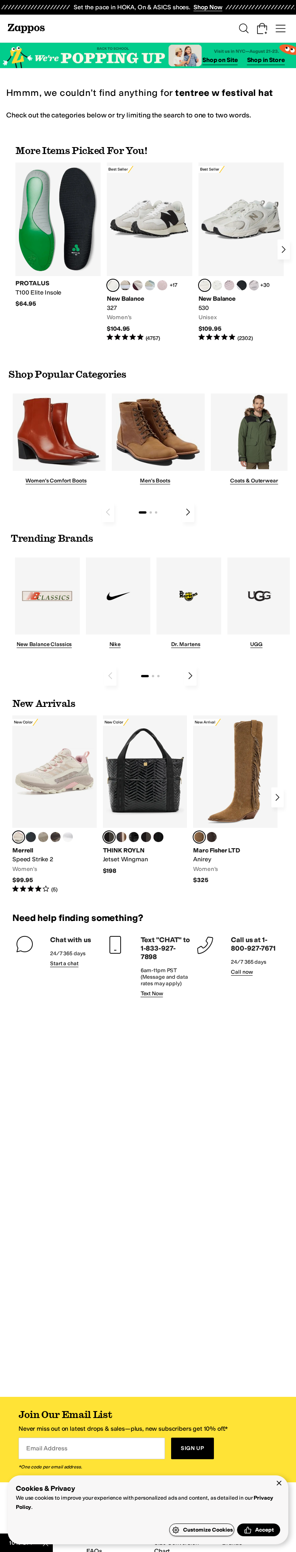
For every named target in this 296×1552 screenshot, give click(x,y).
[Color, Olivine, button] (55, 837)
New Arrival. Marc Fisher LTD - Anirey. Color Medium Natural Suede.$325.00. (235, 799)
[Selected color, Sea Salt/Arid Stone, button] (204, 285)
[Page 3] (156, 512)
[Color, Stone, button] (43, 837)
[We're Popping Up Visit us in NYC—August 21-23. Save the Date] (148, 56)
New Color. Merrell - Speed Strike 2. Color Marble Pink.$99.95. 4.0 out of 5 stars (54, 804)
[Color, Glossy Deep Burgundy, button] (158, 837)
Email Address (46, 1448)
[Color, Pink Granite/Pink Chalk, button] (162, 285)
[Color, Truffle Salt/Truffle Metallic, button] (254, 285)
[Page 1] (142, 512)
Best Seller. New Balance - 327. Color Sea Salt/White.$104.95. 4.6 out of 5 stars (149, 252)
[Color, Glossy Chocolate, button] (146, 837)
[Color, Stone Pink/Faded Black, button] (229, 285)
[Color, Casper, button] (68, 837)
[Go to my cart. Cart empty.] (262, 28)
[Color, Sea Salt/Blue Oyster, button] (217, 285)
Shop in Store (266, 60)
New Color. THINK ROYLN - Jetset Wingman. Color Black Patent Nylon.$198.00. (145, 795)
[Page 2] (151, 512)
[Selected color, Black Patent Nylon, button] (109, 837)
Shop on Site (220, 60)
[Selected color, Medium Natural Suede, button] (199, 837)
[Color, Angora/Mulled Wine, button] (137, 285)
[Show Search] (243, 28)
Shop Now (207, 7)
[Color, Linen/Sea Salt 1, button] (125, 285)
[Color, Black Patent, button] (134, 837)
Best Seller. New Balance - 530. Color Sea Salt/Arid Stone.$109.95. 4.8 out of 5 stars (241, 252)
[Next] (284, 249)
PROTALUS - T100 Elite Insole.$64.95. (58, 235)
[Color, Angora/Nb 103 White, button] (150, 285)
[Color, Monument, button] (31, 837)
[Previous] (108, 512)
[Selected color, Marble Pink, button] (18, 837)
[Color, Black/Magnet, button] (241, 285)
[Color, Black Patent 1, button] (121, 837)
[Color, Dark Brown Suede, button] (211, 837)
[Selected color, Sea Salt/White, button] (113, 285)
